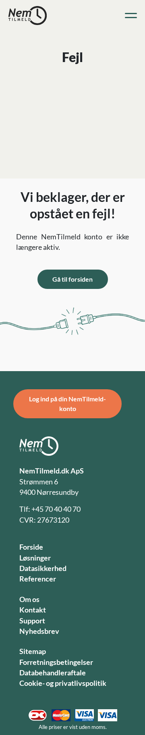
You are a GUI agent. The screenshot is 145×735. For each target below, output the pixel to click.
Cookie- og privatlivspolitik (62, 683)
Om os (29, 599)
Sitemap (32, 651)
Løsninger (35, 558)
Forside (31, 547)
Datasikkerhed (42, 568)
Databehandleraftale (52, 673)
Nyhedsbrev (39, 631)
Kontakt (32, 610)
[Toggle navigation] (131, 16)
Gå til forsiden (72, 279)
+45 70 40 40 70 (56, 509)
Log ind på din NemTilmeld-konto (67, 403)
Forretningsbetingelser (56, 662)
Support (32, 621)
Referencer (37, 579)
